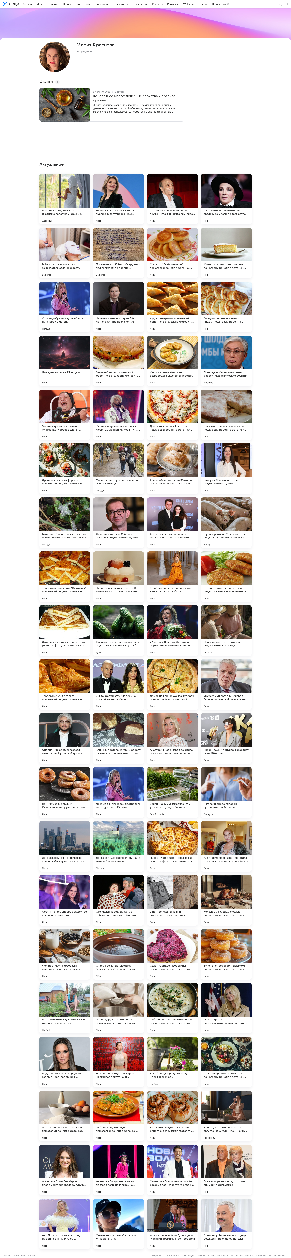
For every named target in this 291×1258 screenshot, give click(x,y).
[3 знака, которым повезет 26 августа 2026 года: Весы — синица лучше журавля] (226, 1116)
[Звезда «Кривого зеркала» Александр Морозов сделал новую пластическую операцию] (64, 415)
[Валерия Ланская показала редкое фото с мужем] (226, 468)
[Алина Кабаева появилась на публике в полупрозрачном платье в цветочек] (118, 199)
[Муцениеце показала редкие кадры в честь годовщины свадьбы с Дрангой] (64, 1062)
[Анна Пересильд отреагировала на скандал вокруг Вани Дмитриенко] (118, 1062)
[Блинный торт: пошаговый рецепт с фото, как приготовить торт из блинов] (118, 738)
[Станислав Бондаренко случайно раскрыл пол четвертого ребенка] (172, 1170)
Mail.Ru (6, 1255)
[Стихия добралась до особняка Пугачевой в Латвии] (64, 307)
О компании (19, 1255)
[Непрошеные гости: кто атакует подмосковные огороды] (226, 630)
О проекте (157, 1255)
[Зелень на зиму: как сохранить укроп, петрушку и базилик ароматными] (172, 792)
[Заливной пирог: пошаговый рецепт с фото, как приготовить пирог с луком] (118, 361)
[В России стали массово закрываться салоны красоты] (64, 253)
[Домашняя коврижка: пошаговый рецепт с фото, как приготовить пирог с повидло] (64, 630)
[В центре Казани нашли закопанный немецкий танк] (172, 900)
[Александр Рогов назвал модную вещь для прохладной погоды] (226, 1224)
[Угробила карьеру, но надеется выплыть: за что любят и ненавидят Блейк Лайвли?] (172, 576)
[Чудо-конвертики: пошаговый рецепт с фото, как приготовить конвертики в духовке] (172, 307)
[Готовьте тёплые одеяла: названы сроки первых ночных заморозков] (64, 522)
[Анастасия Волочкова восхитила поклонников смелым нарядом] (172, 738)
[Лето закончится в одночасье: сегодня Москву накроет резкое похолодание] (64, 846)
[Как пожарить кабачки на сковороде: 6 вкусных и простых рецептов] (172, 361)
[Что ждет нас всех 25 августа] (64, 361)
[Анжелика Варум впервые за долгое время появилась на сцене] (118, 1170)
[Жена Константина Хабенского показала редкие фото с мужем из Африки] (118, 522)
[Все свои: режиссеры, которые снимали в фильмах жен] (226, 1170)
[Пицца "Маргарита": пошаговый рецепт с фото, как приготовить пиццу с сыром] (172, 846)
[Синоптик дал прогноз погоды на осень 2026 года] (118, 468)
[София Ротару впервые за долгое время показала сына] (64, 900)
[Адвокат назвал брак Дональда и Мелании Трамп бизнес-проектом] (172, 1224)
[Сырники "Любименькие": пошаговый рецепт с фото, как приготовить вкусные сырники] (172, 253)
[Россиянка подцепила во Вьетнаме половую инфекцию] (64, 199)
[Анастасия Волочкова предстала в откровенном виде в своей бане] (226, 846)
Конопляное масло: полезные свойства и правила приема (134, 98)
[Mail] (5, 4)
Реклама (31, 1255)
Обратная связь (277, 1255)
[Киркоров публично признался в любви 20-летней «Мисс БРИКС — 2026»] (118, 415)
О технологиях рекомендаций (179, 1255)
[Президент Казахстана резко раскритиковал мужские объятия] (226, 361)
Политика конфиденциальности (212, 1255)
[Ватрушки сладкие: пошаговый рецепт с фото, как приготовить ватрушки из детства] (172, 1116)
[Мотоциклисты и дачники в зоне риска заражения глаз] (64, 1008)
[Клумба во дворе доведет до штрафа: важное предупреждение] (172, 1062)
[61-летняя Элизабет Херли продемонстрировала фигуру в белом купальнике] (64, 1170)
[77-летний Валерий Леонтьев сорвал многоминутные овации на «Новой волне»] (172, 630)
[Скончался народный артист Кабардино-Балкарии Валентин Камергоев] (118, 900)
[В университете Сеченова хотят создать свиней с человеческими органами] (226, 522)
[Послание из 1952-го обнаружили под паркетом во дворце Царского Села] (118, 253)
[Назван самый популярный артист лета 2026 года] (226, 738)
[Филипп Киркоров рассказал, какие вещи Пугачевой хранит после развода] (64, 738)
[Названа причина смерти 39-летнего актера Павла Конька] (118, 307)
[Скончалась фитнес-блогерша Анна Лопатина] (118, 1224)
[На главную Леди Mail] (13, 4)
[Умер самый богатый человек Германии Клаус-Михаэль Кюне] (226, 684)
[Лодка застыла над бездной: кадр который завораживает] (118, 846)
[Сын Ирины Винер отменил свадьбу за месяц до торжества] (226, 199)
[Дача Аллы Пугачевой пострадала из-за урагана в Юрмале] (118, 792)
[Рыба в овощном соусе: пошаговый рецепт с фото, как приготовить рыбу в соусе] (118, 1116)
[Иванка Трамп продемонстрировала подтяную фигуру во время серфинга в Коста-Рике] (226, 1008)
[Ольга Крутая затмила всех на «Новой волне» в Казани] (118, 684)
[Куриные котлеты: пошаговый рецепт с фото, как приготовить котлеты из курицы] (226, 576)
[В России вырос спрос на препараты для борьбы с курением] (226, 792)
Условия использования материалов (249, 1255)
